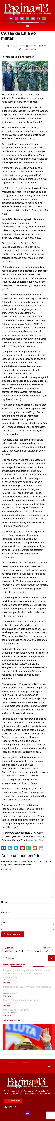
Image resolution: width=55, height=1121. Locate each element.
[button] (27, 26)
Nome (4, 902)
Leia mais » (7, 983)
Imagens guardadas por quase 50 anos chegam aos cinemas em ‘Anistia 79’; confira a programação (27, 973)
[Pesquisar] (51, 958)
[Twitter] (22, 18)
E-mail (4, 913)
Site (3, 923)
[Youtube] (38, 18)
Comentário (7, 870)
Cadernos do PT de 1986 (16, 1010)
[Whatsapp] (27, 18)
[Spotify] (44, 18)
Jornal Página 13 (11, 1020)
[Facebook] (11, 18)
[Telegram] (33, 18)
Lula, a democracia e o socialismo (20, 1000)
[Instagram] (16, 18)
